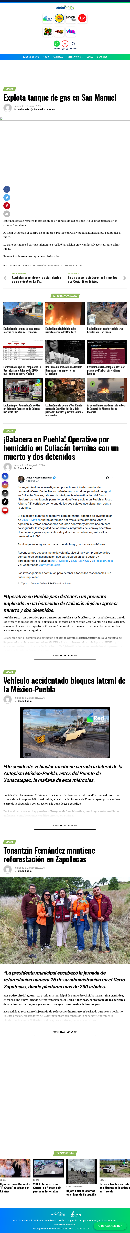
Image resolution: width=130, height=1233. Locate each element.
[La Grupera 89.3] (59, 18)
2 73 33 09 (92, 1228)
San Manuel (56, 265)
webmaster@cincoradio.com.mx (36, 109)
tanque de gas (74, 265)
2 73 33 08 (80, 1228)
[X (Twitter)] (5, 493)
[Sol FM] (48, 31)
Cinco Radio (25, 468)
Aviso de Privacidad (22, 1220)
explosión (40, 265)
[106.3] (71, 31)
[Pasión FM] (71, 18)
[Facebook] (5, 476)
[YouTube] (5, 510)
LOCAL (90, 57)
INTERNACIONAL (75, 57)
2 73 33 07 (68, 1228)
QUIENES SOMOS (31, 57)
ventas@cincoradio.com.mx (46, 1228)
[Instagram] (5, 484)
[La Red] (48, 18)
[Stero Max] (59, 31)
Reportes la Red (111, 1226)
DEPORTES (102, 57)
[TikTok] (5, 501)
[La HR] (82, 18)
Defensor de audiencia (45, 1220)
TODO (46, 57)
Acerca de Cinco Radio (65, 1224)
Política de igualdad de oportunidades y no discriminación (87, 1220)
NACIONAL (58, 57)
